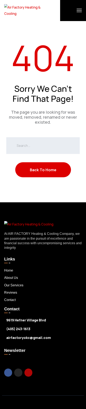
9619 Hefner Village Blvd (26, 320)
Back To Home (43, 169)
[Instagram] (18, 372)
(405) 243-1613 (18, 329)
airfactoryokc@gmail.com (28, 337)
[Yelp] (28, 372)
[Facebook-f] (8, 372)
